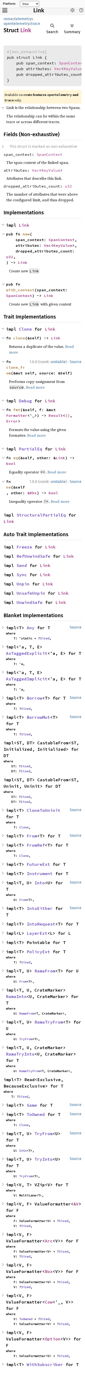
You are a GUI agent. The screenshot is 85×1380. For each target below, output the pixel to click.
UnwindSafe (29, 602)
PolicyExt (38, 951)
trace (35, 23)
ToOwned (36, 1114)
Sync (22, 574)
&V (76, 1204)
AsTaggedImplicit (26, 679)
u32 (68, 186)
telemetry (22, 19)
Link (38, 10)
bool (11, 463)
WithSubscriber (45, 1364)
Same (32, 1105)
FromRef (36, 845)
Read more (35, 387)
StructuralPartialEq (41, 515)
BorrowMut (38, 717)
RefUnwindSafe (33, 556)
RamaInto (16, 996)
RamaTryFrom (48, 1022)
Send (22, 565)
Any (30, 627)
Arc (49, 1241)
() (67, 415)
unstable (58, 362)
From (32, 836)
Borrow (34, 698)
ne (8, 487)
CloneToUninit (43, 810)
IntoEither (40, 908)
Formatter (16, 415)
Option (52, 1339)
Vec (57, 68)
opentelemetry (16, 23)
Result (56, 415)
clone (19, 338)
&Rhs (32, 492)
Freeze (24, 547)
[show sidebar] (5, 10)
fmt (16, 409)
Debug (25, 401)
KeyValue (73, 68)
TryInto (43, 1159)
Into (39, 883)
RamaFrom (44, 971)
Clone (25, 329)
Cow (49, 1302)
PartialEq (30, 449)
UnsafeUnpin (31, 593)
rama (8, 19)
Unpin (23, 584)
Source (75, 362)
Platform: (9, 3)
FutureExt (38, 864)
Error (12, 421)
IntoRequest (41, 924)
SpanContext (72, 63)
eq (15, 457)
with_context (20, 290)
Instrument (40, 873)
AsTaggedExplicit (26, 653)
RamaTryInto (20, 1054)
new (26, 234)
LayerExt (37, 933)
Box (49, 1271)
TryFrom (25, 1039)
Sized (44, 638)
